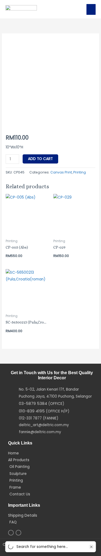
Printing (79, 172)
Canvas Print (61, 172)
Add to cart (40, 158)
